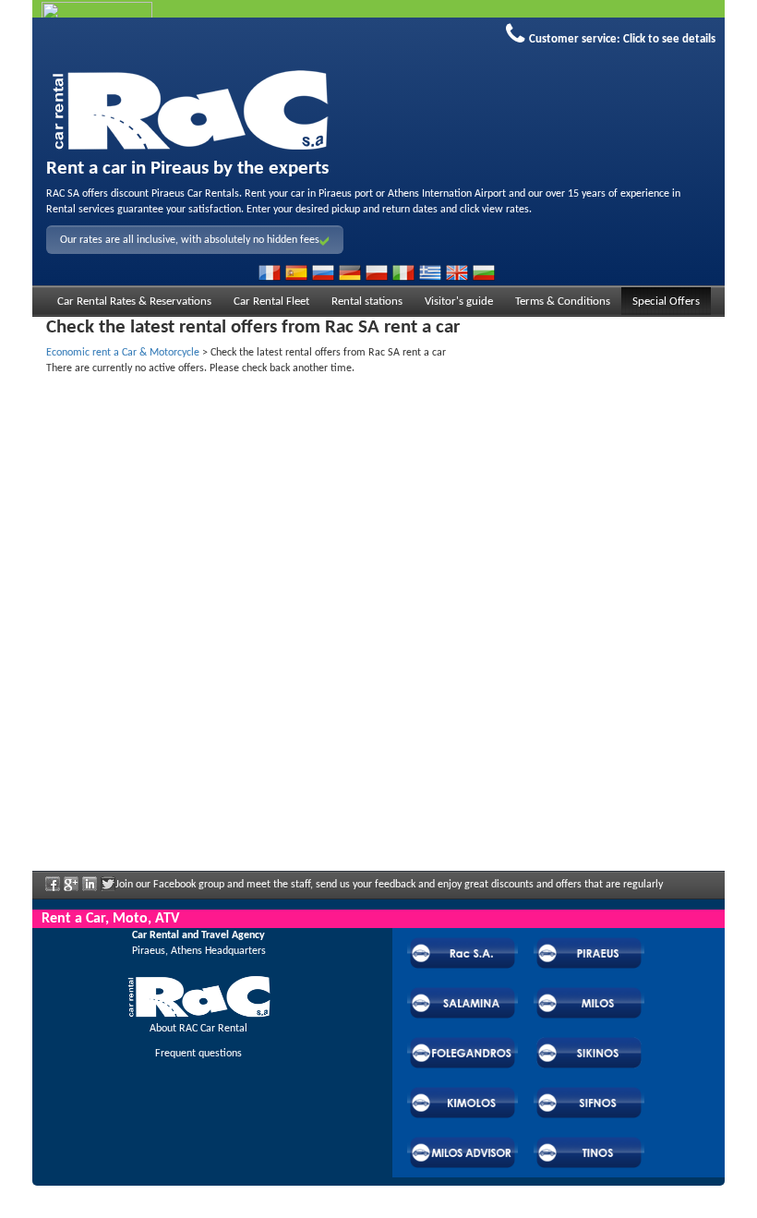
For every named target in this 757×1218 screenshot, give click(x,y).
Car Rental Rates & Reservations (134, 301)
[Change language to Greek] (430, 272)
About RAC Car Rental (198, 1028)
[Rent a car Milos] (378, 107)
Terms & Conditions (562, 301)
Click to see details (669, 39)
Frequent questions (198, 1053)
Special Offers (666, 301)
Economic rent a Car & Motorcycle (122, 352)
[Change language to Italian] (403, 272)
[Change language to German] (350, 272)
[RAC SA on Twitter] (108, 890)
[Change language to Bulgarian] (484, 272)
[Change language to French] (269, 272)
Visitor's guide (459, 301)
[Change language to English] (457, 272)
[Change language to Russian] (323, 272)
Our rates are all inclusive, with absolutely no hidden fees (189, 240)
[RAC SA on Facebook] (52, 890)
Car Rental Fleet (271, 301)
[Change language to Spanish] (296, 272)
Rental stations (367, 301)
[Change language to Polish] (377, 272)
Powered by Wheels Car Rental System (136, 1209)
